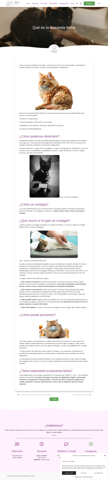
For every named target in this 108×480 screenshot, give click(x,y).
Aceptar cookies (69, 473)
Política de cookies (78, 476)
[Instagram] (91, 444)
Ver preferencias (98, 473)
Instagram (91, 451)
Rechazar (83, 473)
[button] (105, 455)
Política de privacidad (88, 476)
